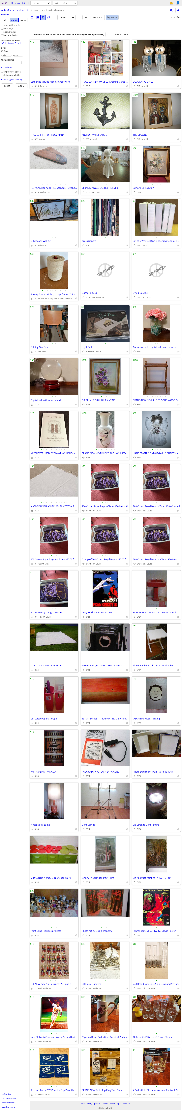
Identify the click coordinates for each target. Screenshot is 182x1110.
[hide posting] (76, 86)
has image (8, 28)
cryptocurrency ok (11, 71)
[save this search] (178, 10)
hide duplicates (10, 35)
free (6, 51)
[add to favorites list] (32, 86)
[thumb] (37, 17)
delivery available (11, 75)
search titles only (11, 25)
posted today (9, 32)
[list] (32, 17)
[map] (48, 17)
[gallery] (43, 17)
